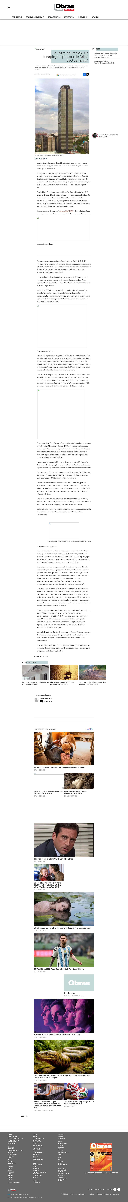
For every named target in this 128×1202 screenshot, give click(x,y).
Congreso (11, 1172)
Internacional (12, 1154)
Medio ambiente (37, 1165)
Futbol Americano (38, 1138)
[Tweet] (87, 74)
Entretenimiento (38, 1152)
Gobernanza (36, 1168)
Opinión (10, 1177)
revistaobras (114, 1189)
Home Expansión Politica (15, 1150)
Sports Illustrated (13, 1182)
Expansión (94, 17)
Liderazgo (61, 1134)
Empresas (11, 1149)
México (10, 1170)
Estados (10, 1175)
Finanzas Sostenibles (40, 1172)
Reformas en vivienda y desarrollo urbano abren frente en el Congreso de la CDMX (105, 55)
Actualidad (36, 1182)
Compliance (91, 1194)
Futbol (35, 1134)
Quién (60, 1142)
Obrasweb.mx (118, 1189)
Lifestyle (36, 1143)
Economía (10, 1152)
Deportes (36, 1154)
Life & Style (36, 1149)
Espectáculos (62, 1143)
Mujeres (10, 1161)
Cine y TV (36, 1156)
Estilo (35, 1151)
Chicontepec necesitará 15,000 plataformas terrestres (62, 683)
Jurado (60, 1181)
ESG (9, 1159)
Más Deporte (37, 1142)
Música (35, 1158)
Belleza (60, 1151)
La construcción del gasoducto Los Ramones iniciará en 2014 (92, 683)
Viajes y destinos (63, 1173)
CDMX (9, 1174)
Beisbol (35, 1136)
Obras (10, 1134)
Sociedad (10, 1179)
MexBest (61, 1168)
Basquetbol (36, 1140)
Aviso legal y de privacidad (77, 1194)
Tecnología (11, 1156)
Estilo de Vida (62, 1179)
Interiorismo (83, 17)
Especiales (61, 1138)
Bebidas (60, 1172)
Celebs (60, 1163)
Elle (59, 1158)
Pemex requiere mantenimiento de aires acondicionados (35, 683)
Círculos (61, 1147)
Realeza (60, 1145)
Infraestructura (54, 17)
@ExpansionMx (47, 701)
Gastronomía (62, 1170)
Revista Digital (37, 1145)
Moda (59, 1149)
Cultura (60, 1154)
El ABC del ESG (37, 1175)
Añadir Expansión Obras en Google (67, 75)
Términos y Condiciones (104, 1194)
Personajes (61, 1175)
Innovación (36, 1174)
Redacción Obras (46, 698)
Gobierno (10, 1168)
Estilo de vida (62, 1165)
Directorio (116, 1194)
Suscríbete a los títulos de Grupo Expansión (101, 1173)
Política (10, 1166)
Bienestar (61, 1177)
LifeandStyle (12, 1163)
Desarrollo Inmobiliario (35, 17)
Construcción (17, 17)
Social (35, 1166)
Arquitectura (69, 17)
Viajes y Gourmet (38, 1160)
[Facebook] (84, 74)
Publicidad (65, 1194)
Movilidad (36, 1170)
